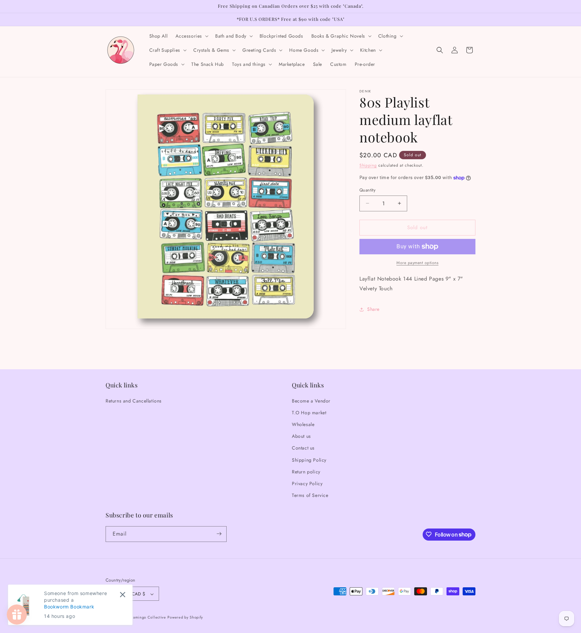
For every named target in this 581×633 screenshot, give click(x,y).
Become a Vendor (311, 400)
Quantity (367, 190)
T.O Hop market (309, 412)
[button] (191, 36)
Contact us (303, 448)
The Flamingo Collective (144, 617)
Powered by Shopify (185, 617)
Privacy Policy (307, 483)
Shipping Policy (309, 459)
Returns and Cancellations (134, 400)
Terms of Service (310, 495)
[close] (122, 594)
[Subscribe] (218, 534)
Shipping (368, 165)
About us (301, 436)
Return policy (306, 471)
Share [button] (373, 309)
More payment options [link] (417, 263)
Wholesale (303, 424)
